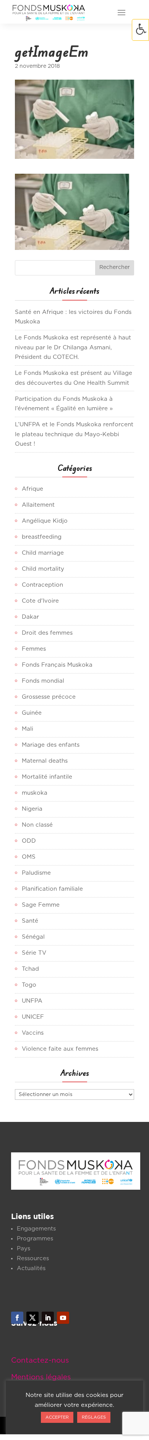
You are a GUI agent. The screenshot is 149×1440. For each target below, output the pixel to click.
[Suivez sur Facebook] (17, 1318)
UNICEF (33, 1017)
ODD (29, 841)
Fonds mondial (43, 681)
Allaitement (38, 505)
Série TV (34, 953)
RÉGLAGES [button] (94, 1417)
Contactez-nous (40, 1360)
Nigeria (32, 809)
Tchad (30, 969)
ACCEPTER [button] (57, 1417)
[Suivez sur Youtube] (63, 1318)
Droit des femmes (47, 633)
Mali (27, 729)
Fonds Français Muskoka (57, 665)
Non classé (37, 825)
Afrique (32, 489)
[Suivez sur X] (32, 1318)
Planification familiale (52, 889)
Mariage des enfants (50, 745)
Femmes (34, 649)
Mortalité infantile (47, 777)
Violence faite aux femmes (60, 1049)
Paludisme (36, 873)
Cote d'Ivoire (40, 601)
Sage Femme (41, 905)
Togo (29, 985)
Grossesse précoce (49, 697)
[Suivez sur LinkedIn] (48, 1318)
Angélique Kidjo (45, 521)
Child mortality (43, 569)
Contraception (42, 585)
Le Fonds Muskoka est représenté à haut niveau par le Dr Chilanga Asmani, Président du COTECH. (73, 347)
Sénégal (33, 937)
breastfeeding (42, 537)
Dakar (30, 617)
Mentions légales (41, 1377)
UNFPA (32, 1001)
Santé (30, 921)
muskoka (34, 793)
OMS (29, 857)
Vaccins (33, 1033)
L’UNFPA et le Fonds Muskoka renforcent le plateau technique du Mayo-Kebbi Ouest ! (74, 434)
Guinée (32, 713)
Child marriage (43, 553)
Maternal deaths (45, 761)
